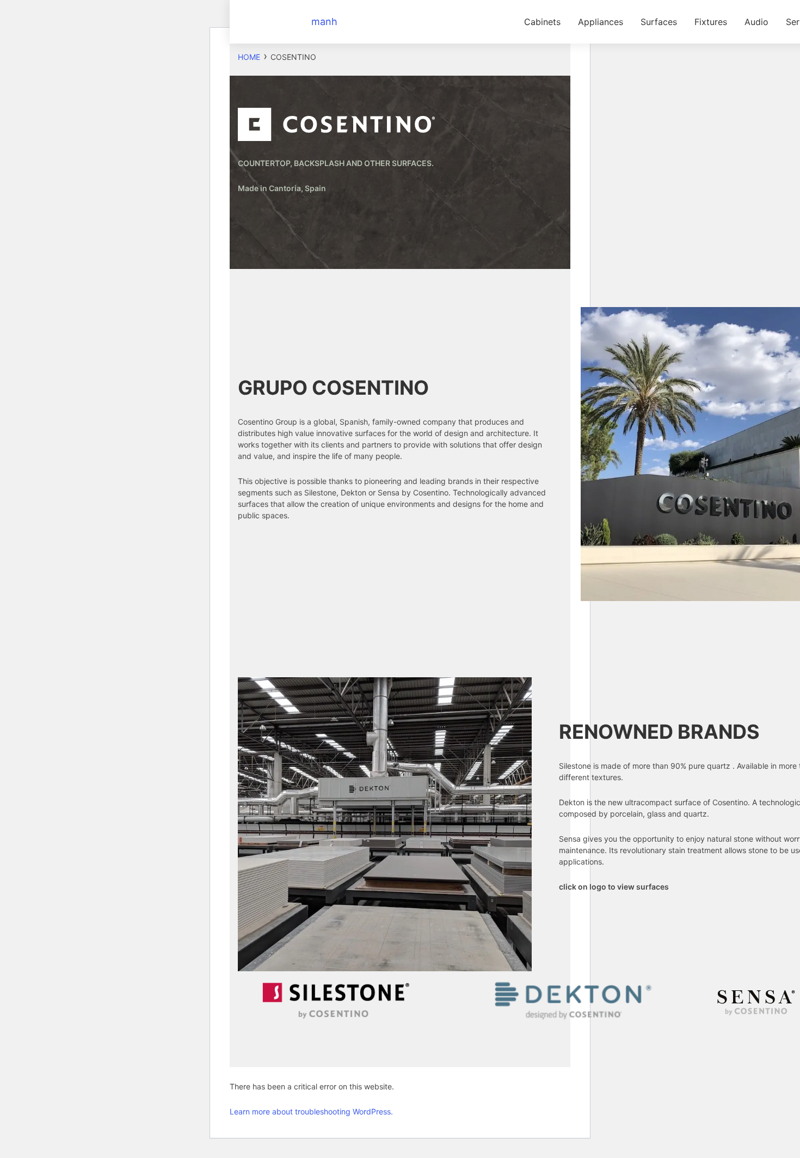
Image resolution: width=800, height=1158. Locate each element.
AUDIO (756, 21)
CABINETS (542, 21)
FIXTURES (710, 21)
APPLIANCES (600, 21)
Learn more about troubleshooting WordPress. (311, 1111)
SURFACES (659, 21)
